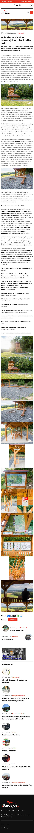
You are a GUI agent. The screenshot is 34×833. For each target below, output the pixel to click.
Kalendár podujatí (24, 815)
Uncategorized (15, 677)
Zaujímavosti (21, 33)
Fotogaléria (16, 815)
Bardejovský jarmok (7, 639)
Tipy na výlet (9, 815)
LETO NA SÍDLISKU (9, 751)
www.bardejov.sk (19, 333)
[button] (31, 12)
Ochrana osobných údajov (18, 810)
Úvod (2, 810)
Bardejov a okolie (16, 695)
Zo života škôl (23, 628)
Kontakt (8, 810)
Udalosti (3, 815)
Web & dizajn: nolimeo (5, 824)
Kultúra (23, 695)
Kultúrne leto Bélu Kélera (11, 735)
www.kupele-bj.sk (10, 333)
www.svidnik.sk (27, 333)
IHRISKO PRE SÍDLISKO (17, 630)
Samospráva (4, 816)
